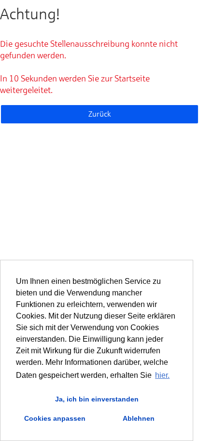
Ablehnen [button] (139, 418)
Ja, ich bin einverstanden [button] (97, 399)
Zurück (99, 114)
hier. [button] (162, 375)
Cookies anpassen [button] (54, 418)
